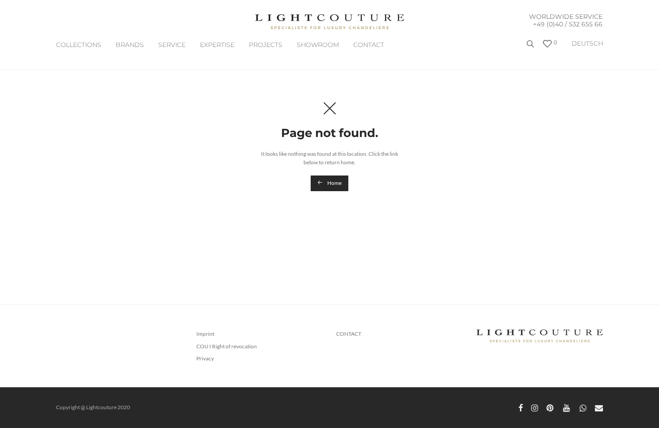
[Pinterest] (550, 407)
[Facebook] (520, 407)
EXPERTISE (217, 45)
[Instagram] (534, 407)
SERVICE (172, 45)
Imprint (205, 333)
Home (334, 183)
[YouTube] (567, 407)
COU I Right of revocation (226, 346)
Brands (130, 45)
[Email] (599, 407)
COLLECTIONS (78, 45)
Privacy (205, 358)
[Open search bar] (531, 47)
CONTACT (368, 45)
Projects (265, 45)
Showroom (318, 45)
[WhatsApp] (583, 407)
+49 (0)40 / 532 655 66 (568, 24)
